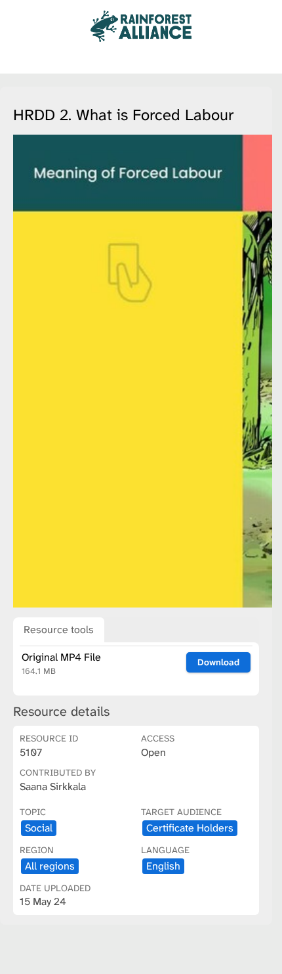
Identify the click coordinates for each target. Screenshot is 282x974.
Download (218, 662)
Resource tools (59, 629)
